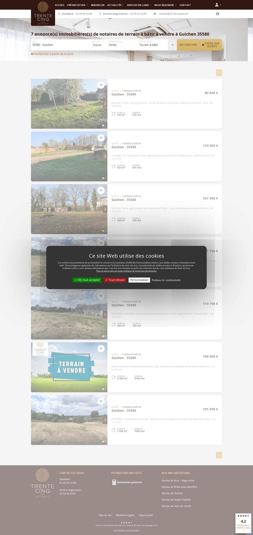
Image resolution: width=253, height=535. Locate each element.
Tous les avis (242, 525)
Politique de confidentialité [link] (166, 280)
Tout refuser (116, 280)
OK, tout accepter (88, 280)
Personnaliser (139, 280)
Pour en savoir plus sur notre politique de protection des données (126, 271)
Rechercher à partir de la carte (53, 54)
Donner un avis (243, 528)
